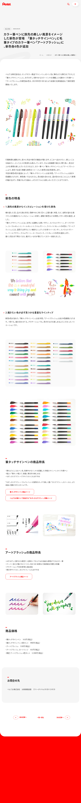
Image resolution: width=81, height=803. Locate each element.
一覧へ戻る (40, 717)
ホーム (41, 55)
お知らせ (49, 55)
